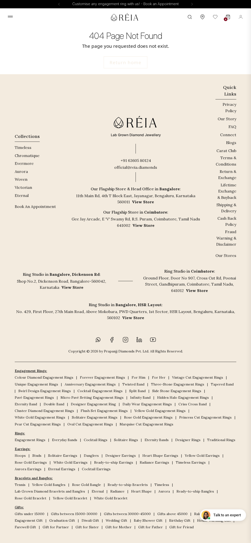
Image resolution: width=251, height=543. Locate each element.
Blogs (231, 142)
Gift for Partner (56, 527)
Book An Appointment (35, 206)
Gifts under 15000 (29, 514)
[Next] (192, 4)
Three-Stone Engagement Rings (177, 384)
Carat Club (226, 150)
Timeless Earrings (191, 462)
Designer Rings (188, 440)
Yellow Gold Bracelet (70, 498)
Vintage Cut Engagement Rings (197, 377)
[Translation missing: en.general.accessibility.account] (240, 16)
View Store (143, 201)
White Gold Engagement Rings (40, 417)
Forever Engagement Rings (102, 377)
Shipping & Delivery (226, 208)
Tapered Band (222, 384)
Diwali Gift (90, 520)
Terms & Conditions (226, 161)
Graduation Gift (62, 520)
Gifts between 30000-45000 (127, 514)
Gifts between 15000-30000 (74, 514)
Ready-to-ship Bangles (195, 491)
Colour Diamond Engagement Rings (44, 377)
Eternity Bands (157, 440)
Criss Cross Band (192, 404)
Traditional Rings (221, 440)
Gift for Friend (181, 527)
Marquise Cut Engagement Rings (146, 424)
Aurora (21, 171)
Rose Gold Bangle (86, 485)
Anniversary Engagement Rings (90, 384)
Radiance (117, 491)
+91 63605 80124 (136, 160)
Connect (228, 134)
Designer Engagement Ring (93, 404)
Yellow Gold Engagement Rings (160, 411)
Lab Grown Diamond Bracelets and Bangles (50, 491)
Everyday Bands (64, 440)
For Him (138, 377)
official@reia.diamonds (135, 167)
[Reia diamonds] (125, 17)
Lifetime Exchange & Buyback (226, 191)
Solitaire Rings (126, 440)
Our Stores (225, 255)
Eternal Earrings (61, 469)
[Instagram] (125, 340)
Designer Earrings (120, 455)
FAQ (232, 126)
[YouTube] (153, 340)
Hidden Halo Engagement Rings (183, 397)
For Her (158, 377)
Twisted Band (133, 384)
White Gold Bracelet (110, 498)
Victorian (23, 187)
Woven (21, 179)
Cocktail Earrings (96, 469)
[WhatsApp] (98, 340)
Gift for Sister (87, 527)
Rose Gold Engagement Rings (148, 417)
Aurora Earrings (28, 469)
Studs (36, 455)
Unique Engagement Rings (36, 384)
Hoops (20, 455)
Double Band (54, 404)
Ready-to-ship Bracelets (128, 485)
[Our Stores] (202, 16)
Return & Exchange (227, 174)
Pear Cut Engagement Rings (38, 424)
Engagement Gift (29, 520)
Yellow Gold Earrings (202, 455)
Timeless (23, 147)
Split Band (137, 391)
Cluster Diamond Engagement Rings (44, 411)
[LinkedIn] (139, 340)
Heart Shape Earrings (160, 455)
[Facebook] (112, 340)
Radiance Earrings (154, 462)
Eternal (22, 195)
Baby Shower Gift (148, 520)
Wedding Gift (116, 520)
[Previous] (59, 4)
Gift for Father (150, 527)
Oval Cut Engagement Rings (90, 424)
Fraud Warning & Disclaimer (226, 238)
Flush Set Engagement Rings (104, 411)
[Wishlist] (215, 16)
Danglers (91, 455)
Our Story (227, 118)
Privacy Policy (229, 107)
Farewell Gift (25, 527)
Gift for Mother (118, 527)
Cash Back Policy (226, 221)
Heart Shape (141, 491)
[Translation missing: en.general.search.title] (189, 16)
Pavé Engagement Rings (34, 397)
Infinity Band (140, 397)
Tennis (20, 485)
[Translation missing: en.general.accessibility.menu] (10, 17)
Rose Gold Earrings (31, 462)
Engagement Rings (30, 440)
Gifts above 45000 (172, 514)
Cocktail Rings (95, 440)
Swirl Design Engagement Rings (44, 391)
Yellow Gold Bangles (48, 485)
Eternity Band (26, 404)
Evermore (24, 163)
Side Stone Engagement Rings (176, 391)
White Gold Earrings (70, 462)
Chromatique (27, 155)
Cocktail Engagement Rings (100, 391)
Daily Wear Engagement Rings (147, 404)
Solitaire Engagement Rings (94, 417)
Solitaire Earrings (62, 455)
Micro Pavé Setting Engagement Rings (92, 397)
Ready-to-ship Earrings (113, 462)
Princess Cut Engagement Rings (205, 417)
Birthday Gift (179, 520)
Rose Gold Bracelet (30, 498)
